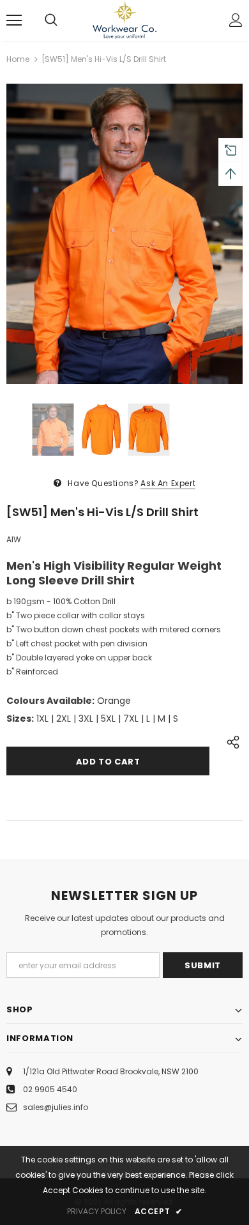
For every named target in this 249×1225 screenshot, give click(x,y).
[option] (124, 234)
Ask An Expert (167, 483)
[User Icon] (236, 20)
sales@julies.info (55, 1107)
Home (17, 59)
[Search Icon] (51, 20)
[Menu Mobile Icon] (14, 20)
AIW (13, 539)
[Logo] (124, 20)
